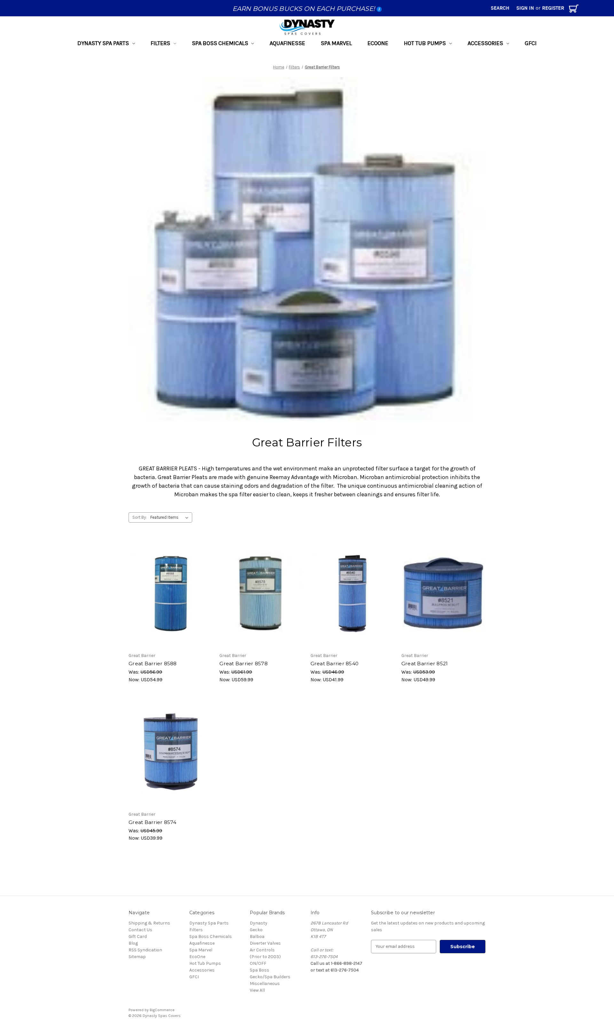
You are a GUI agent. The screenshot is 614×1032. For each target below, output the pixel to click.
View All (257, 990)
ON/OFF (258, 963)
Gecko (256, 929)
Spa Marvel (336, 43)
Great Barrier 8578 (243, 663)
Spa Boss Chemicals (220, 43)
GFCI (531, 43)
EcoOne (377, 43)
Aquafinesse (287, 43)
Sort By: (139, 517)
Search (500, 8)
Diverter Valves (265, 943)
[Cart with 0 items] (573, 10)
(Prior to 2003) (265, 956)
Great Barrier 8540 (335, 663)
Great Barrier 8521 (424, 663)
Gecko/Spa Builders (270, 977)
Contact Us (140, 929)
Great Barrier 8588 (153, 663)
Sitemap (137, 956)
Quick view (167, 587)
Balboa (257, 936)
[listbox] (170, 517)
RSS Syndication (145, 950)
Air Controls (262, 950)
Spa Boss (259, 970)
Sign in (525, 8)
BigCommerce (162, 1010)
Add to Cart (170, 599)
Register (553, 8)
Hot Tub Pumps (425, 43)
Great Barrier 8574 (153, 822)
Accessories (485, 43)
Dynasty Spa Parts (103, 43)
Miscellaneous (265, 983)
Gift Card (138, 936)
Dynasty (258, 923)
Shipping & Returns (149, 923)
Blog (133, 943)
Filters (160, 43)
